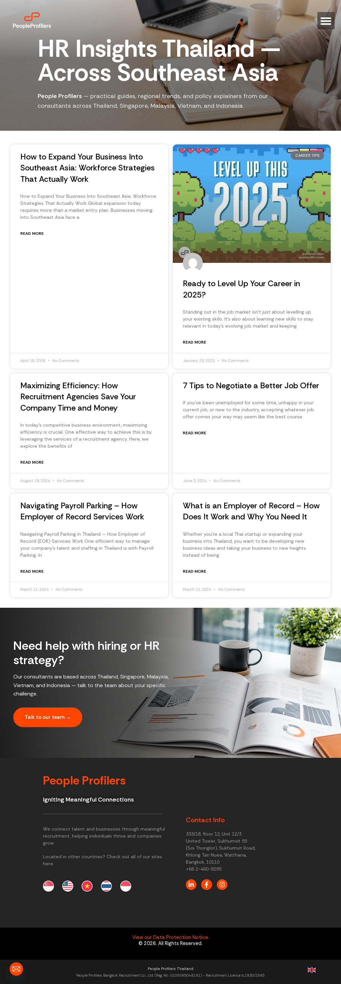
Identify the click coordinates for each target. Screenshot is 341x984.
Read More (32, 233)
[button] (326, 21)
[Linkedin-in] (191, 884)
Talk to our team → (48, 717)
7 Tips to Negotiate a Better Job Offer (251, 385)
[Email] (16, 969)
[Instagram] (222, 884)
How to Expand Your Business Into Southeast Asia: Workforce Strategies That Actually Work (87, 167)
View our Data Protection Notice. (170, 937)
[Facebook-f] (206, 884)
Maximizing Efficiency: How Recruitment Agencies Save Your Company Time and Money (78, 396)
